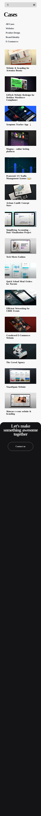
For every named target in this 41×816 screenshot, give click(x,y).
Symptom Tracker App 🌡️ (19, 124)
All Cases (10, 24)
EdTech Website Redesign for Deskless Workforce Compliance (20, 97)
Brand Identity (12, 37)
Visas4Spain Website (16, 387)
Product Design (13, 33)
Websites (10, 28)
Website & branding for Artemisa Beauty (17, 69)
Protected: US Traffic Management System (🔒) (18, 177)
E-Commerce (12, 41)
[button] (34, 4)
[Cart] (8, 5)
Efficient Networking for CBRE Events (18, 309)
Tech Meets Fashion (15, 257)
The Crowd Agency (15, 362)
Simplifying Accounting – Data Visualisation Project (18, 231)
